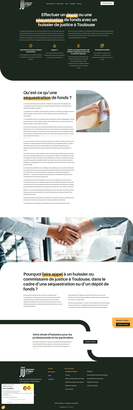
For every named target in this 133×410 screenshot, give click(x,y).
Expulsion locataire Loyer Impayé (74, 382)
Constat (67, 375)
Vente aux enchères (92, 385)
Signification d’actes (92, 382)
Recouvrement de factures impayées (97, 375)
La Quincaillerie (69, 407)
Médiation (90, 371)
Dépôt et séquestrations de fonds (74, 378)
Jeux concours (69, 389)
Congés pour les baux (71, 371)
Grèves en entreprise (71, 385)
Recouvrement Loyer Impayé (95, 378)
